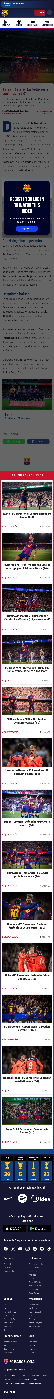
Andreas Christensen (34, 1277)
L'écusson (33, 1342)
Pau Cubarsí (34, 1267)
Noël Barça (8, 1352)
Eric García (33, 1289)
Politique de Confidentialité (29, 1375)
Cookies (46, 1375)
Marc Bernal (9, 1326)
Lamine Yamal (35, 1304)
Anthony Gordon (32, 1317)
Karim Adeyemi (35, 1323)
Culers (39, 13)
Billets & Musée (10, 1342)
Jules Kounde (35, 1285)
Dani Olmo (8, 1323)
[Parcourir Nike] (9, 1198)
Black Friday (9, 1349)
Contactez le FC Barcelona (28, 1379)
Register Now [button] (27, 229)
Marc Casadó (9, 1315)
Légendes (33, 1349)
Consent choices (34, 1384)
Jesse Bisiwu (34, 1326)
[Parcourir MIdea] (40, 1198)
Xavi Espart (34, 1271)
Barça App (8, 1345)
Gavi (5, 1304)
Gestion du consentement (15, 1384)
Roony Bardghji (35, 1312)
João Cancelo (35, 1293)
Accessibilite (9, 1379)
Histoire (32, 1352)
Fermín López (10, 1312)
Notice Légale (10, 1375)
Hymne (32, 1345)
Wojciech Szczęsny (8, 1266)
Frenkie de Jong (11, 1319)
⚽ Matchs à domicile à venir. (14, 4)
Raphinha (33, 1308)
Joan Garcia (9, 1271)
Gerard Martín (35, 1282)
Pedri (6, 1308)
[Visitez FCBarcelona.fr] (4, 13)
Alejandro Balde (36, 1264)
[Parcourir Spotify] (22, 1198)
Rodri (6, 1330)
